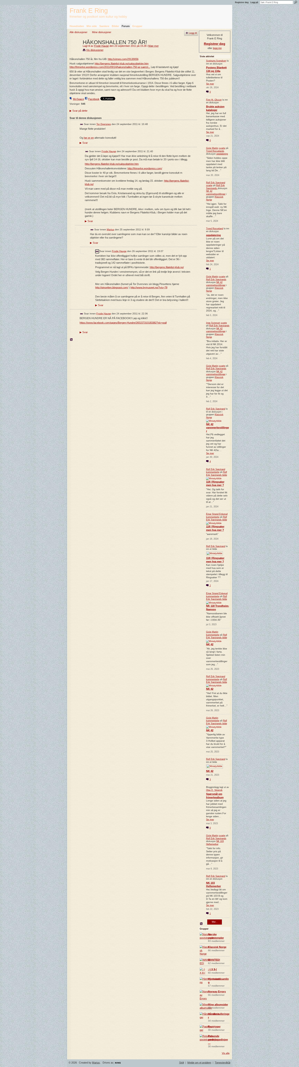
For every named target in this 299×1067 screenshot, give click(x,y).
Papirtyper (214, 1026)
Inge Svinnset (213, 323)
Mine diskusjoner (101, 32)
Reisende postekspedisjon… (218, 1039)
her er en (89, 137)
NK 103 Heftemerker (215, 842)
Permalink (81, 124)
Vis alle (226, 1053)
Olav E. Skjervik (214, 790)
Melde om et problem (199, 1062)
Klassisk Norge (217, 946)
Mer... (215, 922)
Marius (110, 229)
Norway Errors (217, 991)
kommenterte (212, 472)
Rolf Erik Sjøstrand (215, 182)
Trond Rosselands (215, 151)
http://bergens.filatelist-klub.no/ (167, 267)
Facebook (93, 99)
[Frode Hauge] (75, 48)
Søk (295, 2)
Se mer (210, 83)
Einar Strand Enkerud (217, 514)
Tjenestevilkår (222, 1062)
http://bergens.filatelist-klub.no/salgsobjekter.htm (122, 63)
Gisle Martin (212, 148)
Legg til (193, 33)
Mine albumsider (218, 1004)
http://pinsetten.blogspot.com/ (111, 287)
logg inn (217, 48)
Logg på (254, 2)
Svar (84, 142)
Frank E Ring (89, 10)
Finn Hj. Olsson (214, 99)
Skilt (181, 1062)
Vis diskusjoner (94, 50)
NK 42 (209, 644)
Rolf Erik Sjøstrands (215, 187)
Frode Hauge (101, 45)
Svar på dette (78, 110)
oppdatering (222, 154)
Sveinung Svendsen (216, 60)
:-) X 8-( (212, 969)
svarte (222, 148)
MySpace (78, 99)
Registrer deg (241, 2)
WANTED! (214, 959)
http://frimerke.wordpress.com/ (145, 168)
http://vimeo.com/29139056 (123, 59)
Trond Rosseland (214, 228)
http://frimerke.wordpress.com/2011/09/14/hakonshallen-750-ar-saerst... (110, 67)
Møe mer (153, 45)
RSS (71, 339)
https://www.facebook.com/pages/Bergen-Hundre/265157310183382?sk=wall (123, 322)
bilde (224, 475)
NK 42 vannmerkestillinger (215, 192)
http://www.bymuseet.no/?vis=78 (148, 287)
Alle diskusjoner (78, 32)
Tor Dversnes (103, 124)
